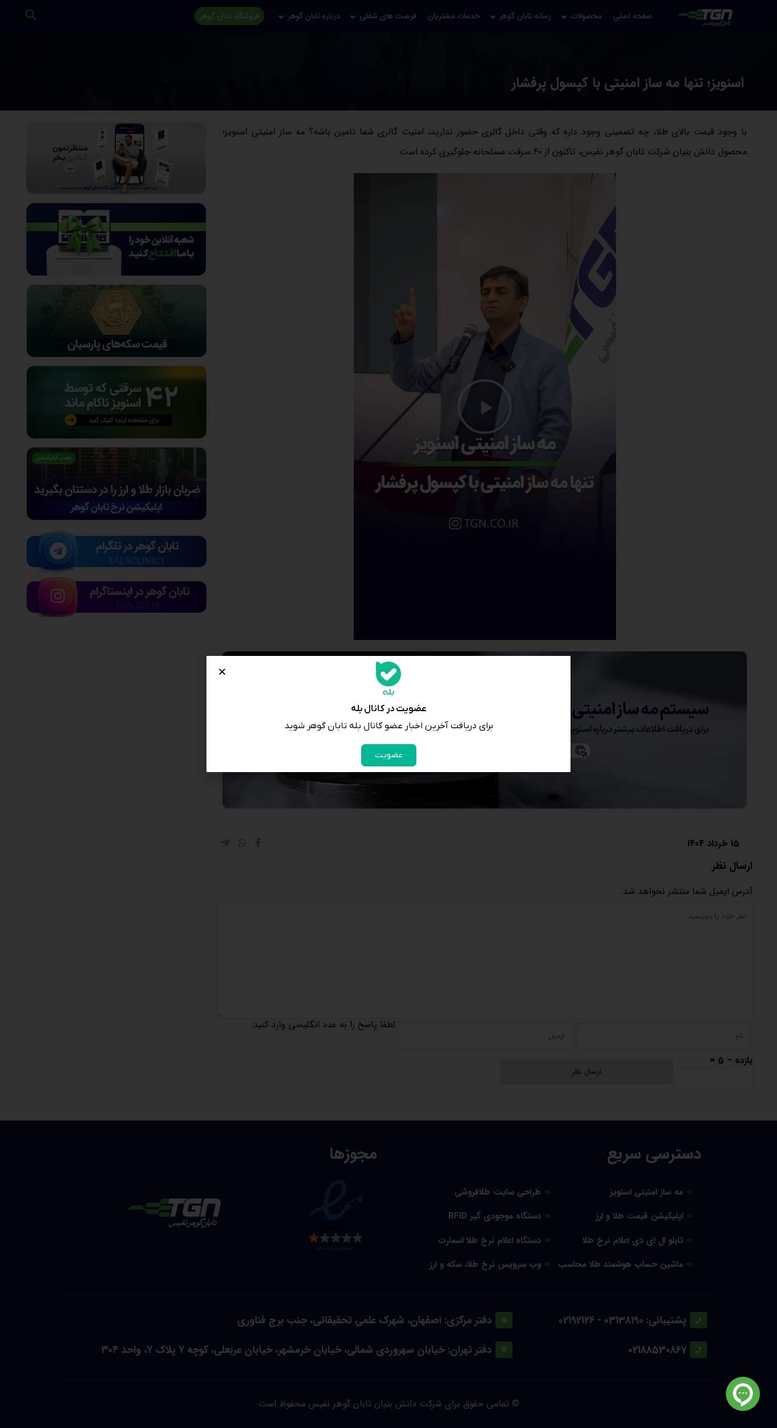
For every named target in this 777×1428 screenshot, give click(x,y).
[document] (388, 714)
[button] (222, 671)
